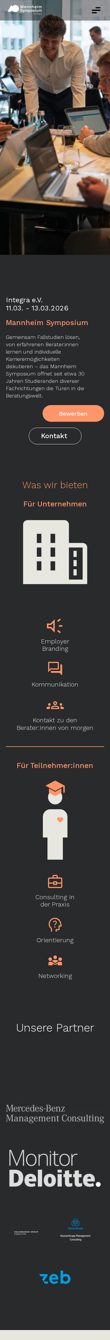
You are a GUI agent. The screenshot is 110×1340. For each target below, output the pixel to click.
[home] (28, 10)
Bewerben (73, 413)
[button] (96, 10)
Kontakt (54, 436)
